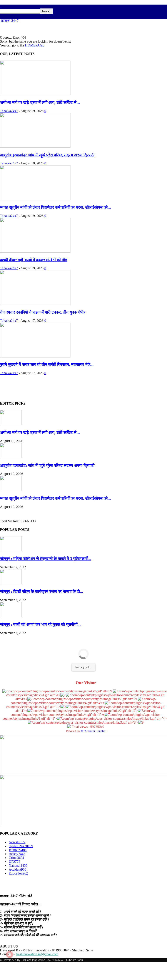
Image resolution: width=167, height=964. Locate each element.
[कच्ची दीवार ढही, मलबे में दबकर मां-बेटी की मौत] (35, 251)
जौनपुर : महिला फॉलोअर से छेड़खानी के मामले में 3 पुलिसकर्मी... (45, 558)
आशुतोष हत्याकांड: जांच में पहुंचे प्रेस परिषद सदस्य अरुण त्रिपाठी (47, 155)
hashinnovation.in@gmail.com (37, 954)
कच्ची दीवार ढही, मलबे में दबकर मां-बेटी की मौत (33, 260)
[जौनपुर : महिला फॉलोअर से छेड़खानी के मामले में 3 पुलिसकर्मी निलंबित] (11, 550)
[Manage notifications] (9, 954)
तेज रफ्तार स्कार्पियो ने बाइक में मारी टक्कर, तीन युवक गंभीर (42, 312)
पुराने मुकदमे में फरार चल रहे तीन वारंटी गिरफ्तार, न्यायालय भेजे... (47, 364)
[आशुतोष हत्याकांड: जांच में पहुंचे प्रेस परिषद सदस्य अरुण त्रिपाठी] (35, 146)
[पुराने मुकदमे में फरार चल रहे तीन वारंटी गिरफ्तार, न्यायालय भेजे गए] (35, 356)
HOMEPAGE (35, 45)
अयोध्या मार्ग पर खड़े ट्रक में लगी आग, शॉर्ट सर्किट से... (40, 102)
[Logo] (0, 6)
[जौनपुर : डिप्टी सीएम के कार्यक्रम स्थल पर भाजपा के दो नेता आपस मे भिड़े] (11, 583)
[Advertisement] (51, 29)
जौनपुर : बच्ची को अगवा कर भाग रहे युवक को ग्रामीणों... (40, 624)
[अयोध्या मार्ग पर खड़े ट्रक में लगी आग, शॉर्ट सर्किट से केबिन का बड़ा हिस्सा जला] (35, 94)
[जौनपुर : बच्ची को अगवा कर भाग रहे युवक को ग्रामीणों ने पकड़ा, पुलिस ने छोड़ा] (11, 616)
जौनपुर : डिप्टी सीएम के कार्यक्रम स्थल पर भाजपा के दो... (41, 591)
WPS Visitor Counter (93, 731)
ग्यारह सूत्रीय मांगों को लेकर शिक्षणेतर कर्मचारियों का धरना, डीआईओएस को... (55, 207)
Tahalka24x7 (9, 111)
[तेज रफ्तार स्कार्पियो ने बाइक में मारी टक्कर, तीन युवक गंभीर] (35, 304)
